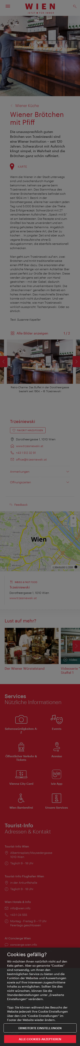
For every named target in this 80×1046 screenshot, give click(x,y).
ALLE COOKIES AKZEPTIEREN (40, 1039)
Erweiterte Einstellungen (40, 1028)
